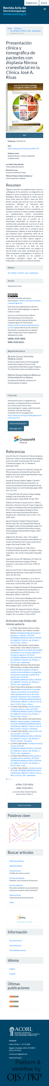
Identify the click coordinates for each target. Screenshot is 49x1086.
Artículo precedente (16, 878)
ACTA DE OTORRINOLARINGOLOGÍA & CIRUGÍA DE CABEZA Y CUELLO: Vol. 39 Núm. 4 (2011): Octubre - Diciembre (25, 726)
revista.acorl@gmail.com (18, 1054)
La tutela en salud (35, 768)
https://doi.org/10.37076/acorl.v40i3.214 (23, 148)
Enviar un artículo (24, 805)
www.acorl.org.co (15, 1058)
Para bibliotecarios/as (17, 950)
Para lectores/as (15, 941)
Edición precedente (16, 861)
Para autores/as (15, 945)
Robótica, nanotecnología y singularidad (25, 721)
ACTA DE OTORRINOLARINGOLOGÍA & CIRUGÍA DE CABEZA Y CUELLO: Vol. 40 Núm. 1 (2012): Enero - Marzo (25, 701)
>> (11, 779)
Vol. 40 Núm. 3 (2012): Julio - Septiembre (25, 31)
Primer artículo (15, 871)
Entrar (44, 2)
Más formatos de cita (18, 423)
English (12, 969)
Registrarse (31, 2)
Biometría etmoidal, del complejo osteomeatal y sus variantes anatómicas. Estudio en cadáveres (26, 652)
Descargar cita (15, 429)
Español (12, 974)
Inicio (10, 28)
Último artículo (15, 895)
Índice (11, 902)
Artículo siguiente (16, 885)
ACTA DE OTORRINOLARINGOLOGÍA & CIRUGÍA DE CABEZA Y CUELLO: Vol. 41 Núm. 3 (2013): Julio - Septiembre (25, 772)
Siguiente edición (15, 866)
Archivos (18, 28)
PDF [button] (24, 135)
